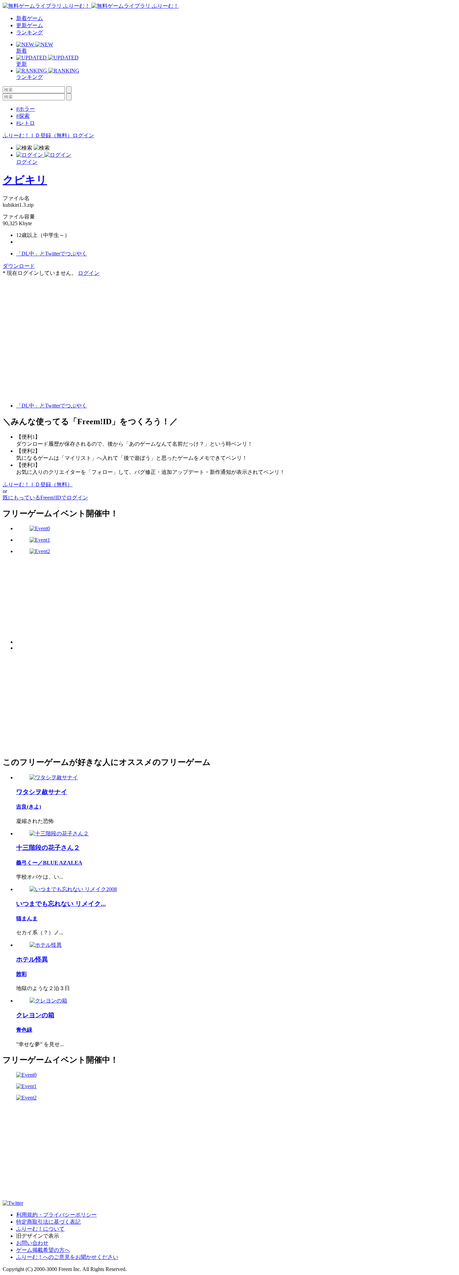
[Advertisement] (53, 319)
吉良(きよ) (28, 807)
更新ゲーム (29, 25)
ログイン (83, 135)
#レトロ (25, 123)
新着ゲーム (29, 18)
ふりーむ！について (40, 1229)
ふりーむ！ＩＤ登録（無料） (38, 135)
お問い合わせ (32, 1243)
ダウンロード (19, 266)
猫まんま (27, 918)
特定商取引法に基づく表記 (48, 1222)
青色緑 (24, 1030)
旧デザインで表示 (37, 1236)
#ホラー (25, 109)
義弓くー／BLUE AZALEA (49, 863)
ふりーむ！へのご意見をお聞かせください (67, 1257)
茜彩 (21, 974)
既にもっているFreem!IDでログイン (45, 497)
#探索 (23, 116)
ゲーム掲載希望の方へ (43, 1250)
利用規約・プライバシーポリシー (56, 1215)
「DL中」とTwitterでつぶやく (51, 253)
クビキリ (25, 180)
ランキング (29, 32)
